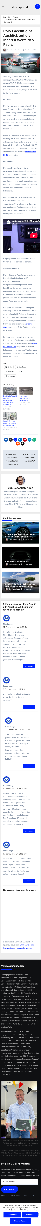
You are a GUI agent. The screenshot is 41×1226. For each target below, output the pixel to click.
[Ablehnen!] (38, 1214)
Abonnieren (9, 1189)
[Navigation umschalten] (3, 6)
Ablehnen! (30, 1214)
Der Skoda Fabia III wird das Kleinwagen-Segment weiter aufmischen (10, 400)
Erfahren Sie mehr (20, 1221)
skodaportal (20, 7)
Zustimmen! (12, 1214)
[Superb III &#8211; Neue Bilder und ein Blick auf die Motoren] (10, 416)
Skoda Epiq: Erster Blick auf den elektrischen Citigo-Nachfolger (20, 585)
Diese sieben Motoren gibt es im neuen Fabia (25, 398)
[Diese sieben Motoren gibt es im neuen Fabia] (26, 391)
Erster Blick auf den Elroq (17, 562)
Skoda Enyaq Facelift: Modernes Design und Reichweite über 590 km (20, 536)
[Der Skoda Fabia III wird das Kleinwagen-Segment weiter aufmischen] (10, 391)
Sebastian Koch (16, 50)
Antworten (29, 666)
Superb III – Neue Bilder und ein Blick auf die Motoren (9, 423)
